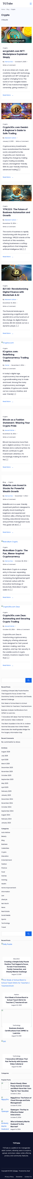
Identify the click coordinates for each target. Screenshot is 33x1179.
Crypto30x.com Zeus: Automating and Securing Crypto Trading (16, 618)
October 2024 (6, 807)
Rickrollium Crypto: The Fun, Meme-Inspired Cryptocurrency (15, 553)
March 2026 (5, 764)
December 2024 (7, 799)
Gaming (4, 880)
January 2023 (6, 823)
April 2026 (4, 760)
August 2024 (5, 815)
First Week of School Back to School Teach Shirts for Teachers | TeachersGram (16, 999)
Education (5, 856)
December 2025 (7, 767)
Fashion (4, 864)
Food (3, 872)
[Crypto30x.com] (16, 111)
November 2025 (7, 771)
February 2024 (6, 819)
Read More (7, 95)
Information (5, 892)
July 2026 (4, 756)
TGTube (8, 3)
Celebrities (5, 848)
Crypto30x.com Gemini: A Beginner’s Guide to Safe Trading (15, 130)
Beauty (3, 836)
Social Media (5, 915)
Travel (3, 927)
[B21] (16, 273)
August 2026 (5, 752)
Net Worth (5, 903)
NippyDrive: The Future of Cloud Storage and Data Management (21, 1100)
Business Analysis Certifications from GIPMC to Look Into (16, 1030)
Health (3, 884)
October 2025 (6, 775)
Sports (3, 919)
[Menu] (31, 4)
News (3, 907)
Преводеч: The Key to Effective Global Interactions (19, 1112)
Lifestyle (4, 899)
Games (4, 876)
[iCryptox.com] (16, 342)
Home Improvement (8, 888)
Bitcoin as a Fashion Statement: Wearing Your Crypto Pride (16, 422)
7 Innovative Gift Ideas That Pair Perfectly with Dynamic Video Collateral (16, 1061)
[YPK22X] (16, 193)
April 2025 (4, 787)
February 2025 (6, 791)
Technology (5, 923)
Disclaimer (19, 1176)
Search (28, 680)
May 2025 (4, 783)
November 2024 (7, 803)
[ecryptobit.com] (16, 35)
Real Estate (5, 911)
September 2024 (7, 811)
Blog (4, 482)
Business (4, 844)
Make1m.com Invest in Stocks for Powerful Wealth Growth (14, 488)
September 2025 (7, 779)
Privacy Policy (9, 1176)
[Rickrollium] (16, 541)
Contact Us (28, 1176)
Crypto (5, 48)
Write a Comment (9, 65)
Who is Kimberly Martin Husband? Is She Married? (20, 1124)
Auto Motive (5, 832)
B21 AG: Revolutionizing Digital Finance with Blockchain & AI (15, 291)
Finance (4, 868)
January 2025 (6, 795)
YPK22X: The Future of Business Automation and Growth (16, 212)
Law (2, 896)
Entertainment (6, 860)
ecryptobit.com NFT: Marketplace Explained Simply (15, 54)
